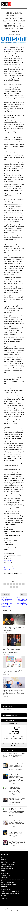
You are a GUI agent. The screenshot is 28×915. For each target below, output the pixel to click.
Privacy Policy (4, 873)
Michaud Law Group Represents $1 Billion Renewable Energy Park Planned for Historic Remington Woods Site (15, 790)
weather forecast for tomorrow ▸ (14, 744)
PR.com (7, 49)
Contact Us (4, 898)
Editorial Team (5, 861)
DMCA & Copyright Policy (7, 882)
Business (18, 34)
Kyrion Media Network (7, 868)
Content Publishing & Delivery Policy (10, 893)
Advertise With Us (6, 889)
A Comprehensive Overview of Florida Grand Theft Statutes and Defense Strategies (17, 842)
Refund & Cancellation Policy (8, 884)
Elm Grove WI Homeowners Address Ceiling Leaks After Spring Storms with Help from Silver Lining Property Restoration (13, 692)
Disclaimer (4, 881)
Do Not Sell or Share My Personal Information (13, 879)
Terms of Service (5, 875)
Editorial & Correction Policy (8, 863)
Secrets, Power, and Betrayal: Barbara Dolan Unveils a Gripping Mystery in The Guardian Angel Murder (17, 833)
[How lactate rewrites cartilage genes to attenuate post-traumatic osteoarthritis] (14, 662)
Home (2, 857)
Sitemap (3, 902)
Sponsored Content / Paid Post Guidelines (12, 891)
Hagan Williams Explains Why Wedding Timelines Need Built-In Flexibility (17, 755)
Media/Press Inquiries (7, 900)
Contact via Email (8, 560)
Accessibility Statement (7, 864)
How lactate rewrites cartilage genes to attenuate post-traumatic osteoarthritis (13, 671)
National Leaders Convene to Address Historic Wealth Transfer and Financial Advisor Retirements (17, 800)
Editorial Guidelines (6, 866)
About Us (3, 859)
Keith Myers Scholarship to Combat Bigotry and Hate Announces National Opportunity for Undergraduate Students (13, 650)
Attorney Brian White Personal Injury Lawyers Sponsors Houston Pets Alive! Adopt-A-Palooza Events (16, 823)
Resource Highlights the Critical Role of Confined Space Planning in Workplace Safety (13, 629)
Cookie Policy (4, 877)
